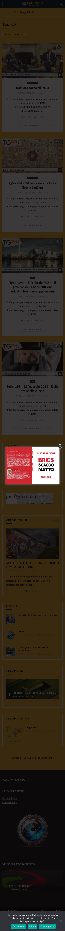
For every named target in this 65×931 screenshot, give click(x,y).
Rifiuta (32, 926)
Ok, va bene (18, 926)
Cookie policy (47, 926)
